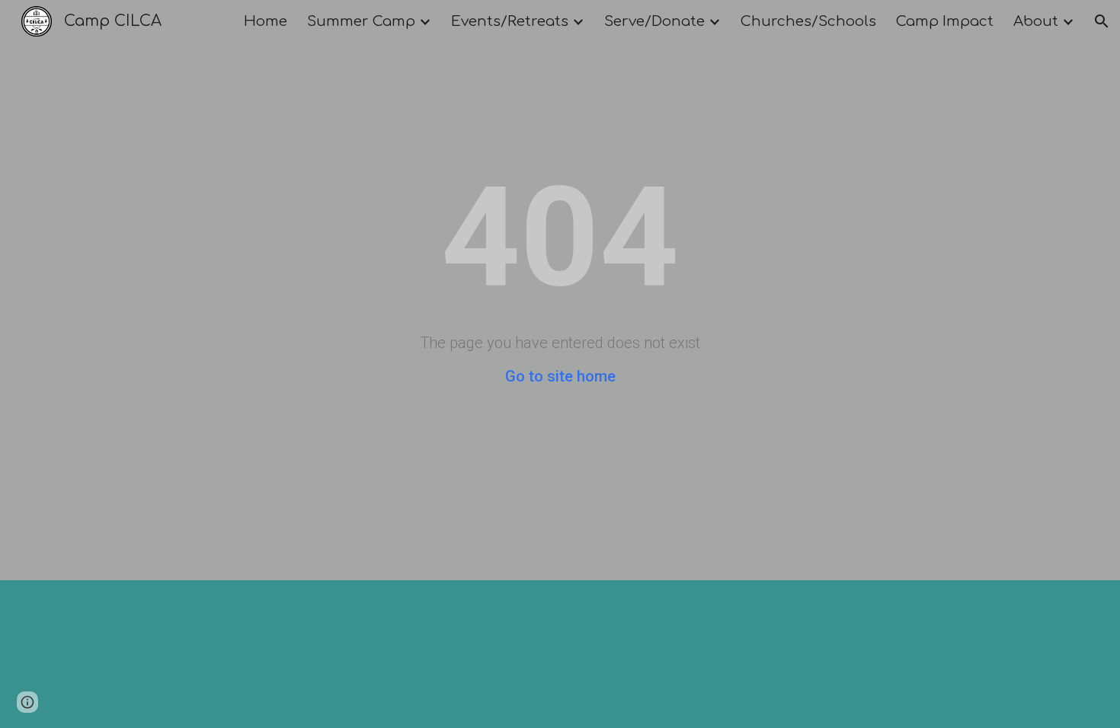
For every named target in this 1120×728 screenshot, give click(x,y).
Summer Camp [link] (361, 21)
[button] (1101, 21)
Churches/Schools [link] (808, 21)
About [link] (1035, 21)
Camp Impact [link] (945, 21)
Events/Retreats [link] (509, 21)
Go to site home (560, 376)
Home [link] (265, 21)
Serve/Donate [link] (654, 21)
